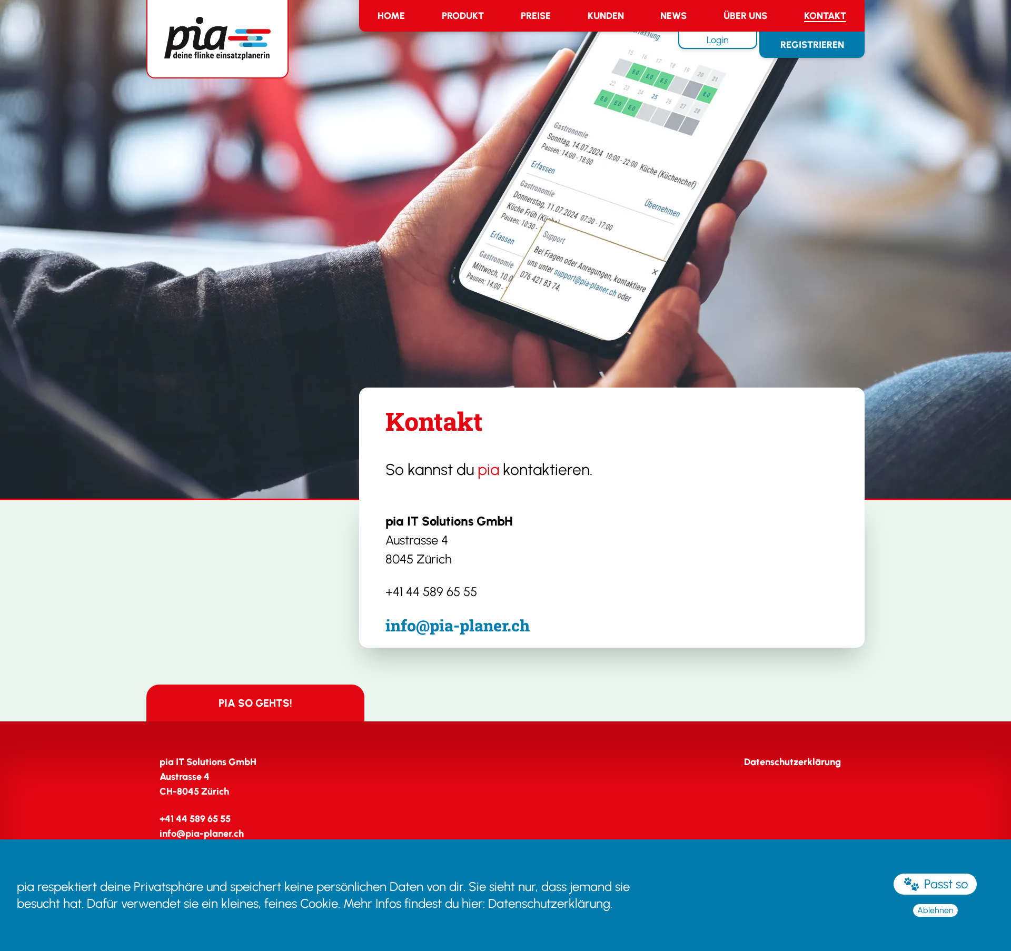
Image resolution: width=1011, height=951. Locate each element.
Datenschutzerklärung (549, 903)
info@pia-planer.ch (457, 625)
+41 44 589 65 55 (431, 591)
